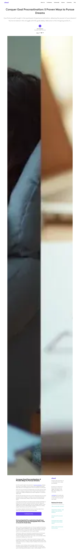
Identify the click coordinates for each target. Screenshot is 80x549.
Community (69, 2)
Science (63, 2)
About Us (43, 2)
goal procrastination (38, 485)
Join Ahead (53, 495)
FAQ (75, 2)
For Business (49, 2)
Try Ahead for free (28, 513)
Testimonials (56, 2)
